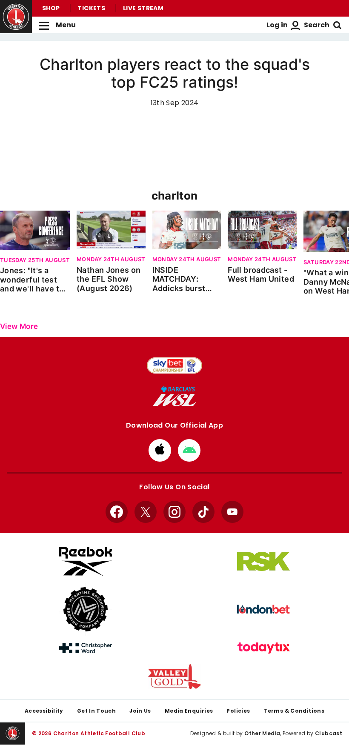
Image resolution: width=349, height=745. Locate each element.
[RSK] (263, 561)
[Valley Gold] (174, 676)
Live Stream (143, 8)
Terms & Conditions (293, 710)
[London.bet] (263, 609)
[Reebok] (85, 561)
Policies (238, 710)
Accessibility (44, 710)
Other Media (262, 733)
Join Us (140, 710)
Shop (51, 8)
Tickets (91, 8)
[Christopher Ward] (85, 648)
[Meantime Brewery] (85, 609)
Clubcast (328, 733)
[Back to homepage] (16, 17)
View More (19, 326)
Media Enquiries (189, 710)
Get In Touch (96, 710)
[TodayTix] (263, 648)
